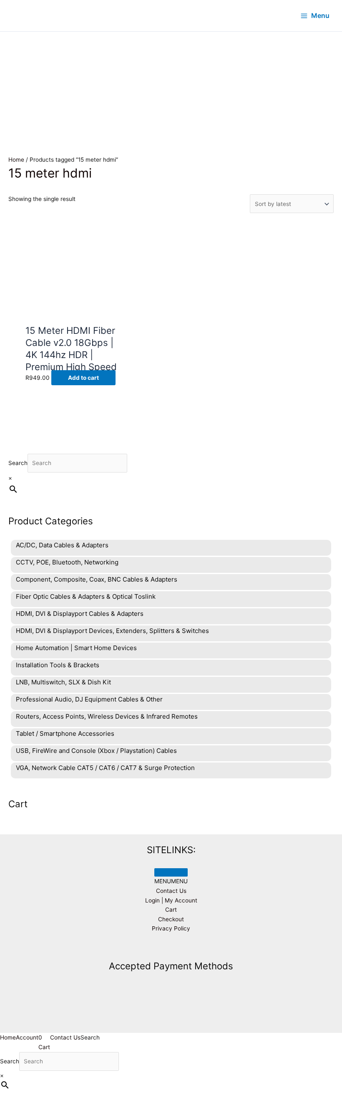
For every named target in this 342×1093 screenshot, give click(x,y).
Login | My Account (171, 900)
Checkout (171, 919)
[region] (171, 82)
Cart (171, 909)
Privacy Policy (171, 928)
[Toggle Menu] (171, 872)
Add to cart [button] (83, 377)
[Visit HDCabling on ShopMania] (171, 947)
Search (18, 463)
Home (16, 159)
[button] (171, 881)
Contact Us (171, 890)
